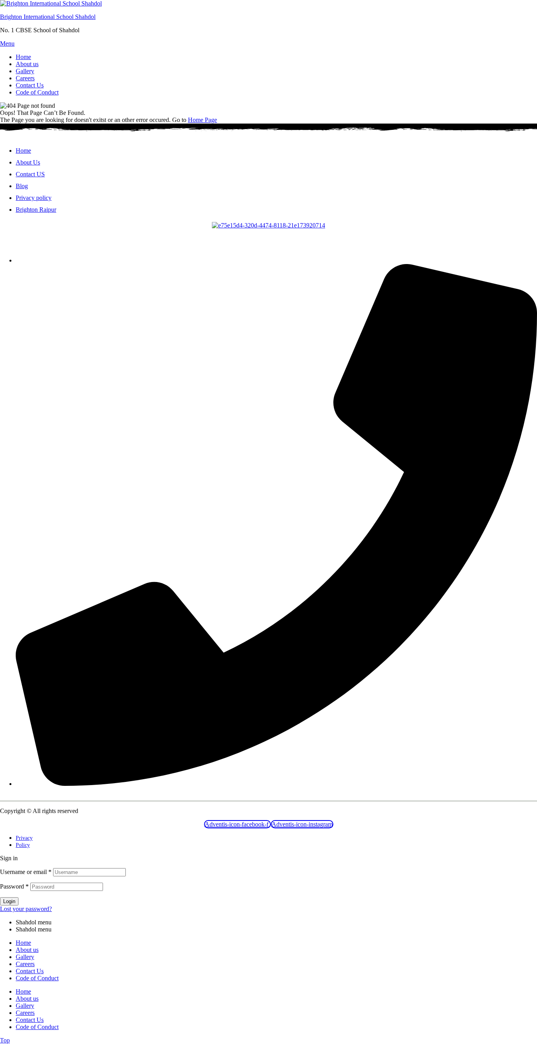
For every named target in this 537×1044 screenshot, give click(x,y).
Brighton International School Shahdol (48, 16)
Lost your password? (26, 908)
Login (9, 901)
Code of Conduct (37, 978)
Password (14, 886)
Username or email (25, 871)
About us (27, 949)
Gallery (25, 956)
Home (23, 942)
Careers (25, 964)
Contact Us (30, 971)
